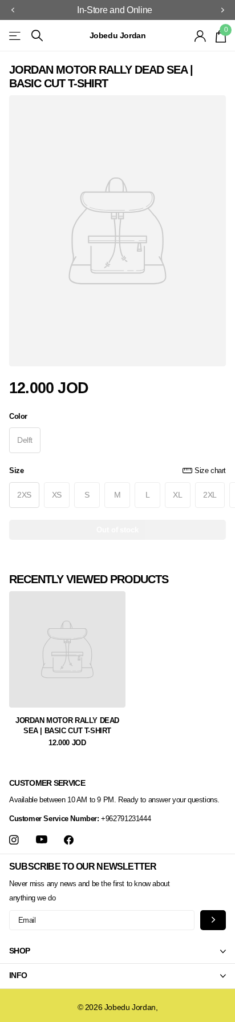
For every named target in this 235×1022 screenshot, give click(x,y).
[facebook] (69, 840)
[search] (37, 36)
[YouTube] (41, 840)
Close (117, 951)
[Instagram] (14, 840)
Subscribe (213, 920)
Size (117, 470)
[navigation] (12, 10)
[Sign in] (200, 36)
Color (18, 416)
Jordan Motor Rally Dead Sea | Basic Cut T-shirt (67, 725)
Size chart (210, 470)
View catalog (15, 35)
